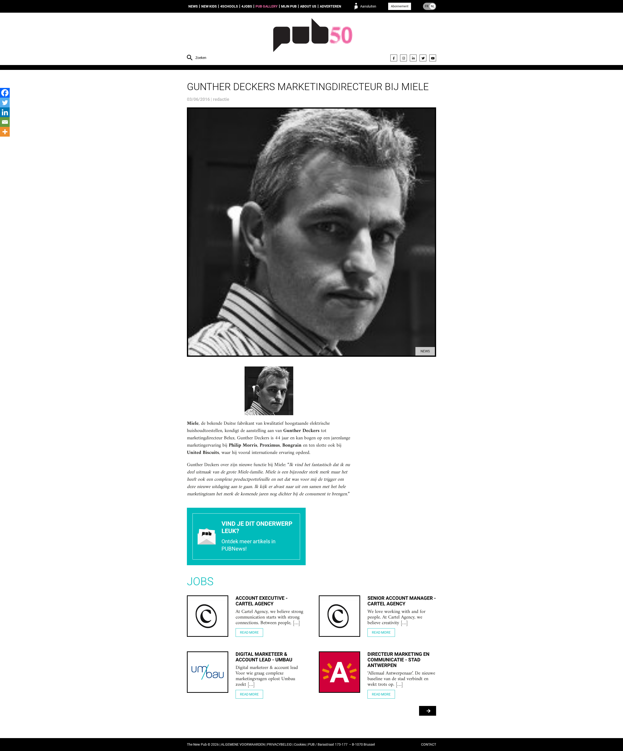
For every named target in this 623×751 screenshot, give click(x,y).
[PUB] (313, 39)
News (193, 6)
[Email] (5, 122)
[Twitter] (423, 58)
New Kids (209, 6)
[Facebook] (393, 58)
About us (308, 6)
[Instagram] (403, 58)
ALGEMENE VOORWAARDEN (243, 744)
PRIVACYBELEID (279, 744)
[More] (5, 132)
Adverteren (330, 6)
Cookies (300, 744)
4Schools (229, 6)
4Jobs (246, 6)
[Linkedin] (5, 112)
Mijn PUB (289, 6)
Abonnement (399, 6)
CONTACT (428, 744)
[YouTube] (432, 58)
